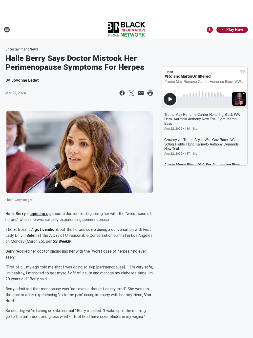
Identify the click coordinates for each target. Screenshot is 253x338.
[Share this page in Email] (140, 93)
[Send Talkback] (210, 30)
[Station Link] (126, 30)
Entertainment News (22, 49)
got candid (44, 229)
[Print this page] (150, 93)
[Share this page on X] (131, 93)
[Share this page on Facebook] (122, 93)
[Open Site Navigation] (7, 30)
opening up (40, 213)
